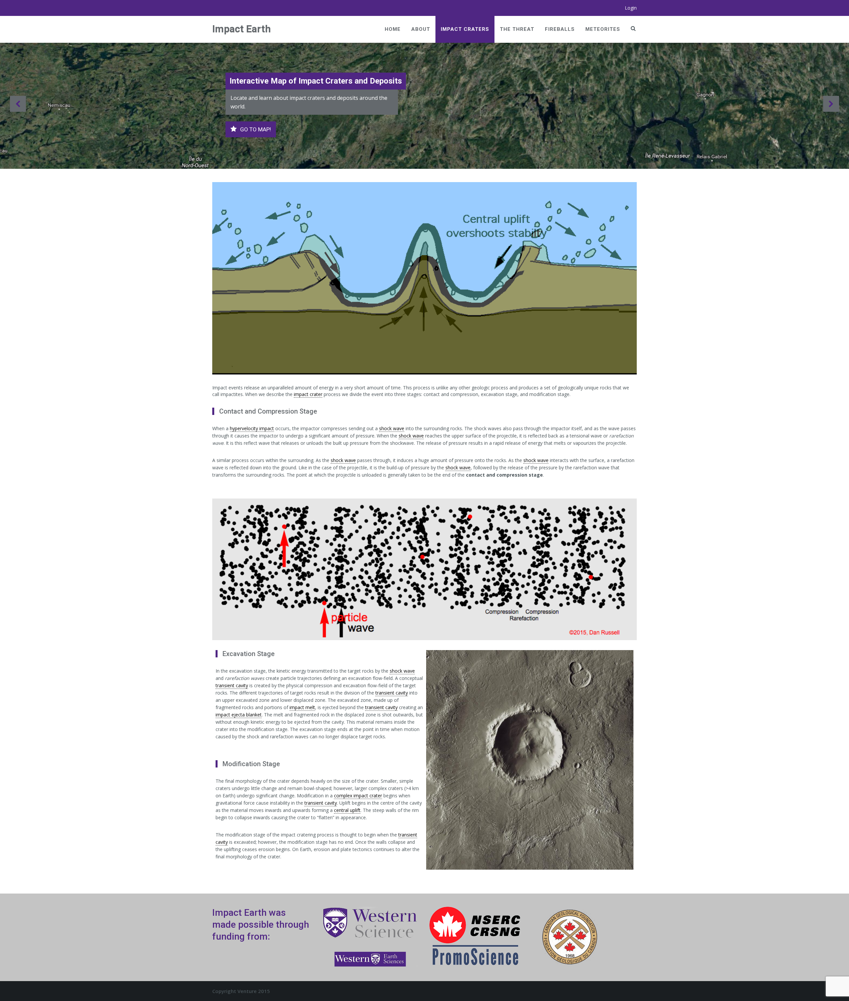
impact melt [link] (302, 707)
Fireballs (560, 29)
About (420, 29)
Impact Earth (241, 28)
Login (631, 8)
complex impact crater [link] (358, 795)
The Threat (517, 29)
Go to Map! (255, 129)
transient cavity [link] (232, 685)
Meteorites (602, 29)
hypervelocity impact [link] (252, 428)
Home (393, 29)
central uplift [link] (347, 810)
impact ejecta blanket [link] (239, 714)
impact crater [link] (308, 394)
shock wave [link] (391, 428)
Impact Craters (465, 29)
